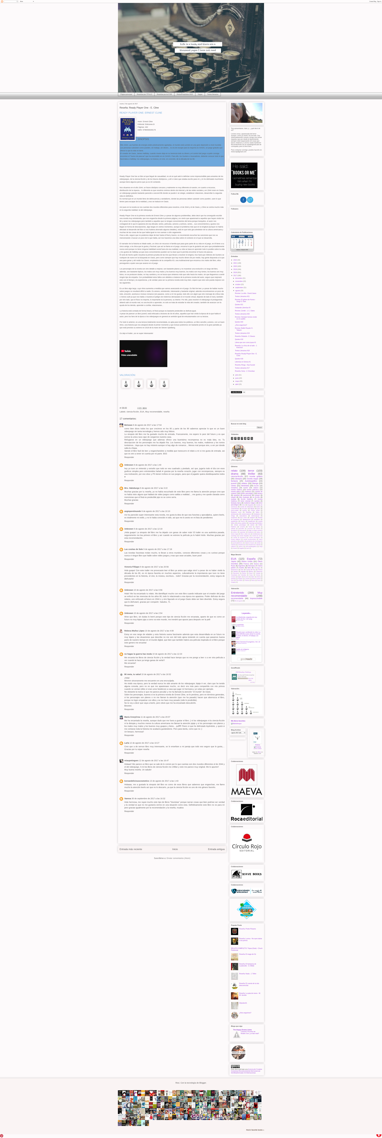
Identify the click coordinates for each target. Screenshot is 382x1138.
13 (248, 242)
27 (248, 245)
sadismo (233, 546)
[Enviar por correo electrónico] (138, 408)
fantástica (251, 532)
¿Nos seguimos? (241, 325)
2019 (235, 269)
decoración (243, 530)
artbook (233, 528)
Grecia (259, 577)
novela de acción (257, 535)
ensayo (257, 495)
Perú (232, 580)
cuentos (257, 501)
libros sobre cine (245, 534)
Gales (252, 577)
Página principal (126, 94)
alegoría (257, 527)
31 (239, 247)
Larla (126, 743)
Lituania (247, 578)
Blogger (202, 1083)
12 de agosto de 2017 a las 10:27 (144, 743)
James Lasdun (258, 748)
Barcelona (236, 573)
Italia (249, 568)
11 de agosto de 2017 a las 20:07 (155, 717)
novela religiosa (235, 539)
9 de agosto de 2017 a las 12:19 (148, 529)
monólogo (234, 535)
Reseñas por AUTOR (164, 94)
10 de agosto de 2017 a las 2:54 (148, 613)
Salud (250, 527)
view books (252, 682)
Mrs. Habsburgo (131, 488)
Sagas (200, 94)
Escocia (246, 577)
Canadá (258, 573)
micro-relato (235, 510)
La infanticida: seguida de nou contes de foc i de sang (246, 618)
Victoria (257, 745)
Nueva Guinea (256, 578)
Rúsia (253, 580)
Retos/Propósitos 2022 (185, 94)
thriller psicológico (247, 493)
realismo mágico (250, 503)
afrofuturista (235, 514)
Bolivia (244, 573)
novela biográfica (244, 535)
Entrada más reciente (131, 849)
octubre (238, 284)
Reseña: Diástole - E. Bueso (245, 336)
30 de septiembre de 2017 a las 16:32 (148, 798)
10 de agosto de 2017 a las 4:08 (159, 631)
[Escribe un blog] (140, 408)
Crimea (258, 575)
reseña (166, 412)
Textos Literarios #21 (242, 296)
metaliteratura (256, 534)
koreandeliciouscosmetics (136, 781)
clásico (255, 488)
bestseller (241, 528)
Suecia (256, 564)
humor (245, 488)
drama (234, 473)
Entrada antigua (216, 849)
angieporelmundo (132, 511)
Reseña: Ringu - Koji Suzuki (245, 365)
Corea (251, 575)
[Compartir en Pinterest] (146, 408)
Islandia (243, 571)
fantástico (257, 514)
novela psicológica (254, 537)
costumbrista (235, 508)
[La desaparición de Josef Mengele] (143, 1102)
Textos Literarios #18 (242, 350)
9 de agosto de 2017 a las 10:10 (156, 511)
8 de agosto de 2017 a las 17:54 (147, 425)
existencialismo (246, 514)
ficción (256, 486)
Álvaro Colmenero (241, 650)
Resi (239, 675)
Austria (241, 568)
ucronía (242, 527)
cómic (233, 486)
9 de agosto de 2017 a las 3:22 (154, 488)
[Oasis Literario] (247, 919)
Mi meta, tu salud (132, 674)
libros (259, 752)
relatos (244, 483)
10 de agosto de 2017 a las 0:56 (148, 590)
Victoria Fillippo (131, 567)
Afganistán (259, 571)
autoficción (234, 521)
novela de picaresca (239, 537)
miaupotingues (131, 760)
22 (234, 245)
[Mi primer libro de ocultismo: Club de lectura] (232, 1106)
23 (236, 245)
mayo (237, 381)
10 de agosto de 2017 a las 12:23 (167, 654)
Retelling (248, 512)
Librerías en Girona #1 (243, 362)
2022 (249, 236)
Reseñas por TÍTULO (144, 94)
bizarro (260, 493)
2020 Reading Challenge (243, 672)
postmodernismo (238, 543)
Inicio (175, 849)
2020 (235, 266)
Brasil (251, 573)
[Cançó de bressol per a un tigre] (252, 1095)
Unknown (128, 465)
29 (234, 247)
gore (258, 508)
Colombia (243, 575)
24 (239, 245)
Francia (246, 564)
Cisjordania (234, 575)
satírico (241, 546)
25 (242, 245)
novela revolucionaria (249, 539)
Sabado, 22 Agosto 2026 (242, 249)
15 (234, 244)
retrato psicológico (240, 525)
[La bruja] (252, 1107)
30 (236, 247)
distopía (238, 479)
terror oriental (245, 501)
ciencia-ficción (133, 412)
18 (242, 244)
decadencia (234, 530)
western (252, 517)
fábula (252, 508)
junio (237, 378)
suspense (234, 517)
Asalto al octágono (242, 649)
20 (248, 244)
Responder (129, 457)
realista (233, 499)
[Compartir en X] (142, 408)
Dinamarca (234, 569)
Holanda (233, 578)
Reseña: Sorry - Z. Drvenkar (245, 371)
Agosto (241, 236)
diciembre (239, 278)
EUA (142, 412)
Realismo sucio (236, 512)
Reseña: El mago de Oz (247, 954)
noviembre (239, 281)
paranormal (247, 495)
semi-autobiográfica (251, 546)
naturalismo (243, 516)
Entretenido (237, 592)
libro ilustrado (244, 497)
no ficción (256, 497)
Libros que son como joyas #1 (245, 342)
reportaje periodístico (255, 523)
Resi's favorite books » (255, 1130)
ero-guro (244, 508)
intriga (233, 516)
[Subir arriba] (379, 1135)
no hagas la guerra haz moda (138, 654)
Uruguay (233, 582)
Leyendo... (246, 613)
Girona (260, 569)
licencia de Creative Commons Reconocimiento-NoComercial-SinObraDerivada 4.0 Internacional (246, 1071)
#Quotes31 (243, 1003)
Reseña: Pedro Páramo (247, 929)
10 (239, 242)
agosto (237, 290)
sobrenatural (255, 516)
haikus (258, 532)
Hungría (240, 578)
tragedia (241, 548)
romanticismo (242, 544)
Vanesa (127, 798)
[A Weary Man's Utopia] (124, 1111)
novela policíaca (253, 489)
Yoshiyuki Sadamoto (242, 643)
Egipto (239, 577)
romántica (234, 488)
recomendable (237, 598)
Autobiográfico (251, 481)
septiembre (239, 287)
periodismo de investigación (254, 541)
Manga (255, 483)
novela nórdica (236, 489)
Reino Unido (247, 561)
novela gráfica (255, 476)
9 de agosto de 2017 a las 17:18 (157, 549)
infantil (233, 497)
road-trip (233, 544)
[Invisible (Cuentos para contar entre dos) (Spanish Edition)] (260, 1112)
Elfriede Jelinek (240, 626)
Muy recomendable (153, 412)
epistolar (237, 495)
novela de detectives (246, 507)
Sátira (257, 512)
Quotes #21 (239, 304)
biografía (250, 505)
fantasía (234, 481)
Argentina (241, 566)
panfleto (242, 541)
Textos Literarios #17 (242, 368)
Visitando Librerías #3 (242, 307)
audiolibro (257, 519)
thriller (251, 473)
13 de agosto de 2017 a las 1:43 (164, 781)
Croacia (233, 577)
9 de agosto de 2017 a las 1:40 (147, 465)
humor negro (234, 534)
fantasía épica (236, 503)
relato (234, 470)
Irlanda (235, 571)
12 (245, 242)
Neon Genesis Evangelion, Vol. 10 (248, 642)
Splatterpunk (247, 519)
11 (242, 242)
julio (237, 375)
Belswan (128, 425)
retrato (258, 543)
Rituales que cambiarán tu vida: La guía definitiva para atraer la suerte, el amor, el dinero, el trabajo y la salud (248, 634)
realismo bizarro (249, 543)
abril (237, 384)
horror (243, 521)
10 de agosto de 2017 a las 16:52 (156, 674)
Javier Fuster (236, 639)
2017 (235, 275)
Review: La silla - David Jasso (245, 293)
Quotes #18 (239, 359)
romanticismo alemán (254, 544)
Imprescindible (256, 598)
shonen (235, 548)
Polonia (247, 580)
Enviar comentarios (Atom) (178, 858)
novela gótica (236, 491)
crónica (258, 528)
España (251, 558)
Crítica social (255, 510)
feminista (245, 486)
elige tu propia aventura (255, 530)
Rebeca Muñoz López (134, 631)
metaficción (251, 521)
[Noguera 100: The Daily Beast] (194, 1113)
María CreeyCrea (132, 717)
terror (251, 470)
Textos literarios (212, 94)
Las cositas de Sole (133, 549)
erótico (235, 532)
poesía (245, 510)
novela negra (252, 479)
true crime (243, 517)
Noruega (257, 568)
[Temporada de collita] (190, 1093)
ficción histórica (247, 499)
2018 (235, 272)
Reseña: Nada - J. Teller (247, 974)
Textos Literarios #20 (242, 314)
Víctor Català (240, 620)
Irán (242, 569)
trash (247, 548)
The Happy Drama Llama (242, 1030)
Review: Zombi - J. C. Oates (245, 311)
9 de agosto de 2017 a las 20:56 (154, 567)
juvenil (233, 483)
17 (239, 244)
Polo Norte (239, 580)
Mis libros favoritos (238, 721)
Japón (233, 561)
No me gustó (238, 601)
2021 (235, 263)
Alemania (251, 566)
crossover (250, 528)
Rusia (233, 566)
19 (245, 244)
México (251, 571)
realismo (248, 491)
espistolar (242, 532)
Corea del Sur (250, 569)
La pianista (240, 624)
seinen (252, 525)
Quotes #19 (239, 339)
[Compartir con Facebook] (144, 408)
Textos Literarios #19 (242, 333)
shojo (260, 546)
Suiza (258, 580)
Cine (243, 505)
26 (245, 245)
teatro (258, 507)
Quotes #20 (239, 322)
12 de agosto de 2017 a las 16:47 (154, 760)
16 (236, 244)
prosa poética (241, 523)
